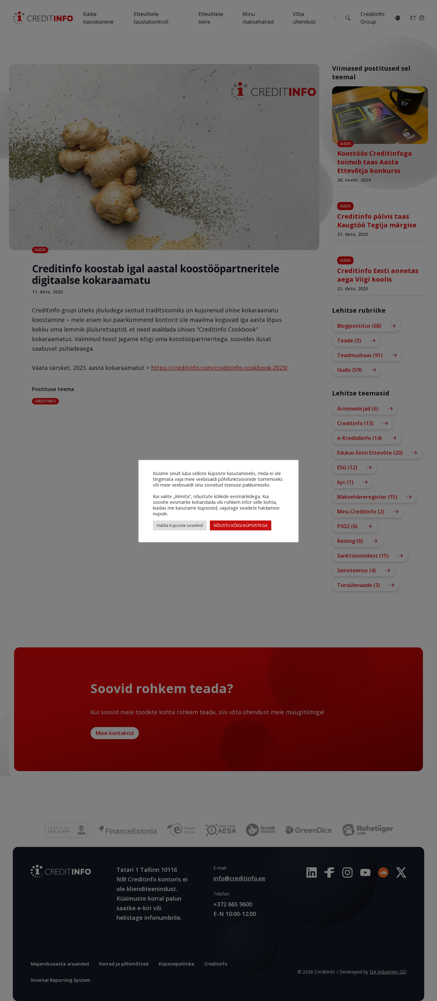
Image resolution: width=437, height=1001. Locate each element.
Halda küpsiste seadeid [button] (180, 525)
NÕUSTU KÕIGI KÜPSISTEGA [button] (240, 525)
